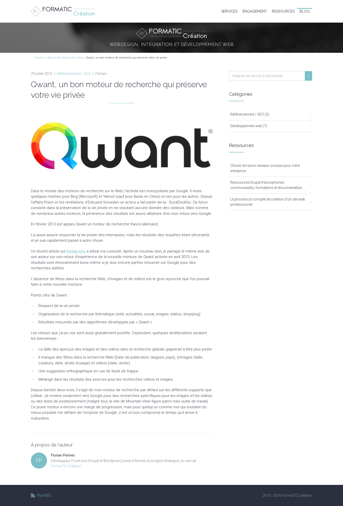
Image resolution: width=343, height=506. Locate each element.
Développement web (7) (248, 126)
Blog (305, 11)
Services (229, 11)
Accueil (39, 57)
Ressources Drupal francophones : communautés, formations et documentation (266, 185)
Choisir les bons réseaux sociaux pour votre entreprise (265, 168)
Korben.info (76, 251)
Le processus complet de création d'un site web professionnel (267, 202)
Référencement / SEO (74, 74)
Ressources (283, 11)
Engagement (255, 11)
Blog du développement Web (65, 57)
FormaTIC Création (66, 466)
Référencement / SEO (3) (249, 114)
